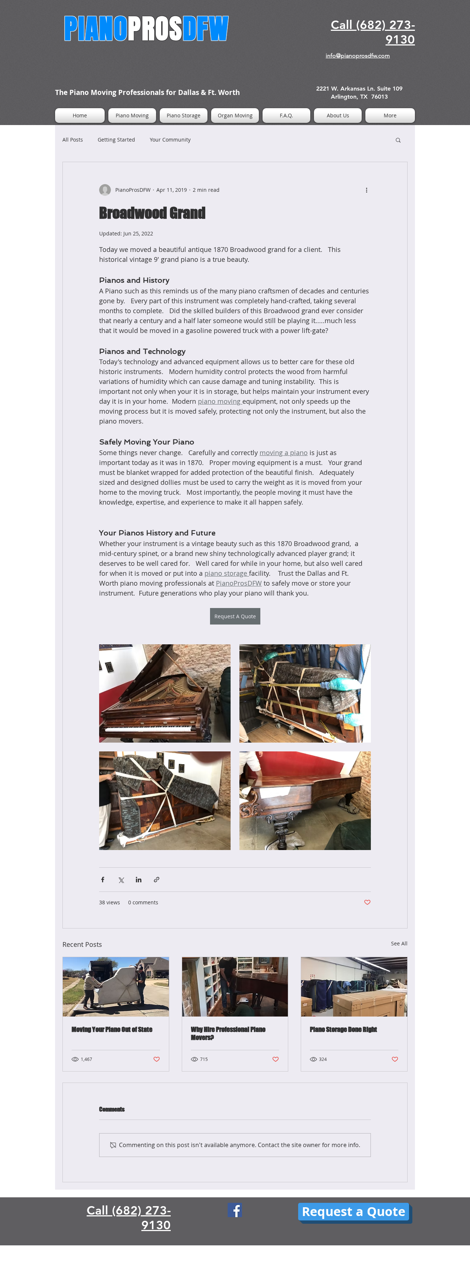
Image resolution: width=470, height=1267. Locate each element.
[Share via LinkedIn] (138, 879)
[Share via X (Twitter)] (120, 879)
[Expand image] (165, 693)
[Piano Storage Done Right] (354, 987)
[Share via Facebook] (102, 879)
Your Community (170, 139)
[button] (398, 140)
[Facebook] (235, 1210)
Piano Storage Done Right (343, 1029)
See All (399, 943)
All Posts (72, 139)
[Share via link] (156, 879)
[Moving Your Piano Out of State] (116, 987)
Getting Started (116, 139)
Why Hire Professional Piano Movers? (228, 1033)
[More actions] (366, 190)
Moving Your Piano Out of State (112, 1029)
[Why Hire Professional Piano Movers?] (235, 987)
